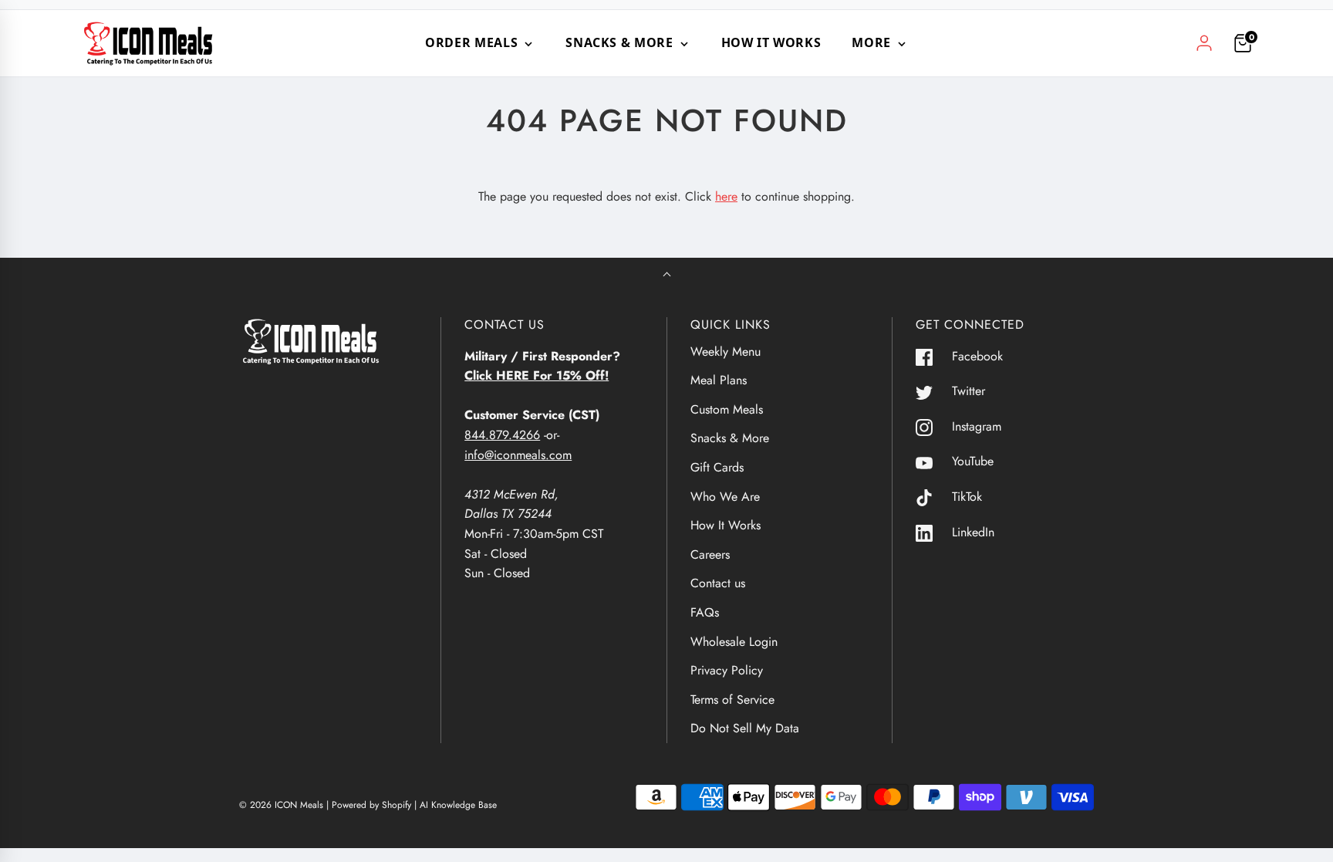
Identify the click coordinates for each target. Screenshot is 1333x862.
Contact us (717, 583)
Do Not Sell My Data (744, 728)
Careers (710, 554)
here (726, 196)
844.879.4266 (502, 435)
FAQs (704, 612)
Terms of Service (732, 699)
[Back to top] (667, 276)
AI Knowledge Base (458, 805)
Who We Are (725, 496)
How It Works (771, 42)
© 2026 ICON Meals (281, 805)
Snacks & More (729, 438)
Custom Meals (726, 409)
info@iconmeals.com (518, 455)
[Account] (1204, 43)
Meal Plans (718, 380)
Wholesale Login (734, 642)
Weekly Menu (725, 351)
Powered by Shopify (371, 805)
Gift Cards (717, 467)
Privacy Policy (726, 670)
